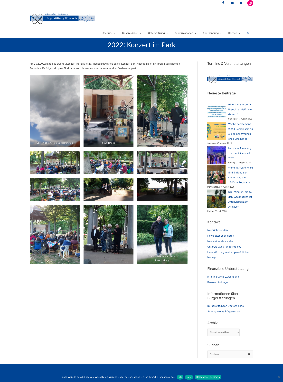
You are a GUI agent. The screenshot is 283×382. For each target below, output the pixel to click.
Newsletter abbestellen (220, 241)
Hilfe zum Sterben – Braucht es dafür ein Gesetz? (240, 109)
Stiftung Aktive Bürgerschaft (223, 311)
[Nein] (279, 377)
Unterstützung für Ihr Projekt (224, 246)
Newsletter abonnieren (220, 235)
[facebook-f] (223, 2)
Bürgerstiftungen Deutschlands (225, 305)
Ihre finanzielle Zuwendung (223, 276)
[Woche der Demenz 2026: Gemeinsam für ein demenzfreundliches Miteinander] (216, 131)
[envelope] (232, 2)
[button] (248, 33)
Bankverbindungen (218, 282)
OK (180, 377)
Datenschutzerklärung (208, 377)
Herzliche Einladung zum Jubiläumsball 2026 (240, 153)
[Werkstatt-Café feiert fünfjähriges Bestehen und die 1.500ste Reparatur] (216, 174)
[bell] (241, 2)
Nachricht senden (217, 230)
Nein (189, 377)
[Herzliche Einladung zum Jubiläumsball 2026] (216, 155)
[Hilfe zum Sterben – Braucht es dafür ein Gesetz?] (216, 111)
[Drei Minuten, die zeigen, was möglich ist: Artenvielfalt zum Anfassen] (216, 199)
